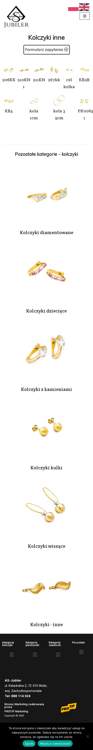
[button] (11, 655)
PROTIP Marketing (16, 711)
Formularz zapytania (44, 49)
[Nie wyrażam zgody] (87, 736)
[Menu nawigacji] (85, 16)
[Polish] (73, 7)
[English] (84, 7)
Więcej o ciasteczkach (55, 743)
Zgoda (29, 743)
